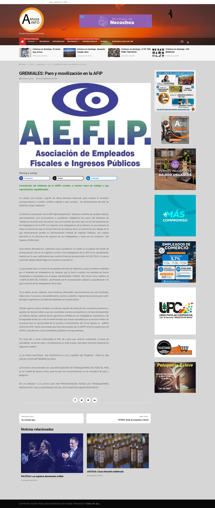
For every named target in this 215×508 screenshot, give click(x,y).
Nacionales (73, 40)
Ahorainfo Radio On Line (122, 41)
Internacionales (90, 40)
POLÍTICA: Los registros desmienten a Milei (42, 476)
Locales (32, 40)
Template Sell (92, 504)
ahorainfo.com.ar (27, 78)
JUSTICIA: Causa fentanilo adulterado (105, 471)
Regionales (44, 41)
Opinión (103, 41)
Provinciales (58, 41)
